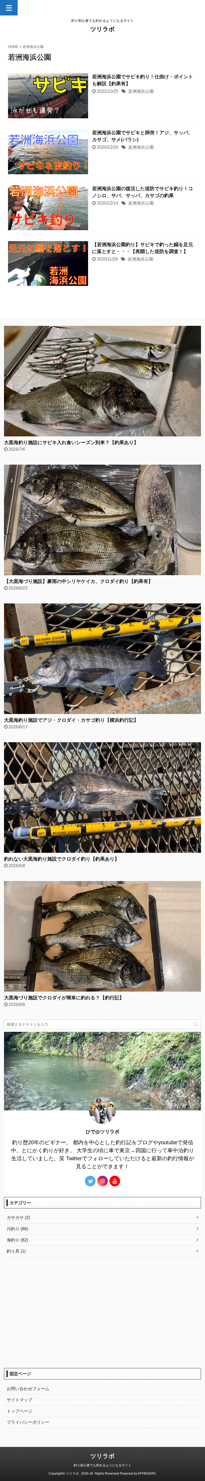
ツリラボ (102, 29)
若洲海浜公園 (141, 91)
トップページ (19, 1411)
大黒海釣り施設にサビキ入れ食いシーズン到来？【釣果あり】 (71, 442)
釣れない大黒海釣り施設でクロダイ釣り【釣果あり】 (61, 859)
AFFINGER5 (147, 1473)
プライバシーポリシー (28, 1422)
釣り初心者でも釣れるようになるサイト (102, 1465)
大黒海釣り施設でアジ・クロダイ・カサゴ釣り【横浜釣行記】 (71, 720)
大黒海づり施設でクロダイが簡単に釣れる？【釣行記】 (64, 997)
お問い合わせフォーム (28, 1388)
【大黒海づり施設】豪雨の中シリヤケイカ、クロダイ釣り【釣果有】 (78, 581)
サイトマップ (19, 1400)
